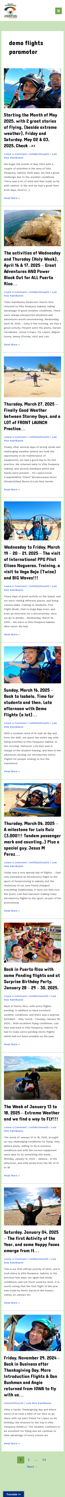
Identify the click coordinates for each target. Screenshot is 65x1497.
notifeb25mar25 (39, 436)
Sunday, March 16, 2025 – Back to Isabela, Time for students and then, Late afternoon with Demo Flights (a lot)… (29, 702)
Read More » (12, 198)
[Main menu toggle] (58, 11)
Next (32, 1466)
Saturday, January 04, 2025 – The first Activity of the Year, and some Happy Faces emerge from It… (31, 1241)
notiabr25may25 (39, 154)
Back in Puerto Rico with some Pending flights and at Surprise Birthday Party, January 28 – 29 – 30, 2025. (32, 978)
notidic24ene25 (38, 996)
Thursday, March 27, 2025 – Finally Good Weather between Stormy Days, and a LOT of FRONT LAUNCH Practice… (32, 416)
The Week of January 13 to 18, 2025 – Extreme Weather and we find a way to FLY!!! (32, 1112)
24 (44, 1460)
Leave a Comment (15, 154)
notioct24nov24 (14, 1403)
